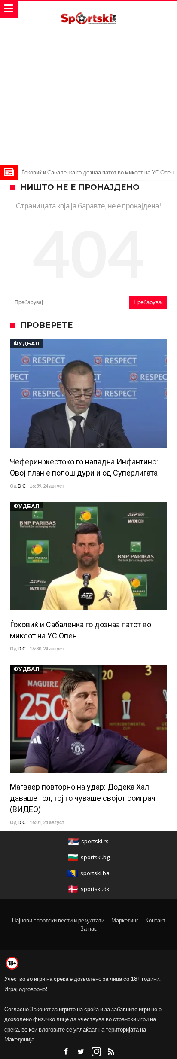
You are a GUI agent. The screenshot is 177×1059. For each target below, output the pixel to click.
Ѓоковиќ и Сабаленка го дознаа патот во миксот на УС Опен (97, 172)
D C (22, 485)
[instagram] (96, 1052)
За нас (88, 928)
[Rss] (111, 1052)
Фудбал (26, 343)
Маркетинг (124, 920)
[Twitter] (81, 1052)
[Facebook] (66, 1052)
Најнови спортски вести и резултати (58, 920)
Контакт (155, 920)
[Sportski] (88, 9)
